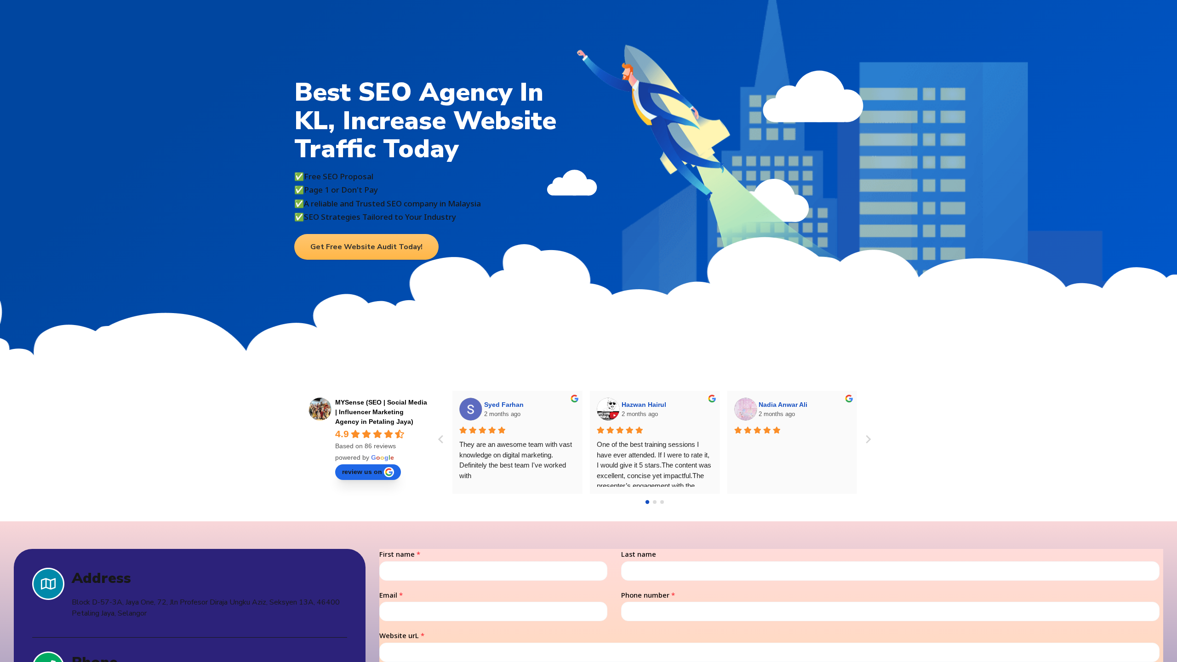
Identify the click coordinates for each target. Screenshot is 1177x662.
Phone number (648, 594)
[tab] (647, 502)
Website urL (401, 635)
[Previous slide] (441, 439)
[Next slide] (868, 439)
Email (391, 594)
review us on (362, 471)
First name (399, 554)
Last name (638, 554)
